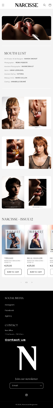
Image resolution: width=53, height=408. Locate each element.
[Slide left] (21, 282)
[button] (3, 5)
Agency (8, 316)
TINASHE (8, 258)
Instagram (9, 305)
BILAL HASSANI (35, 258)
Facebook (9, 310)
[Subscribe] (40, 386)
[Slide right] (32, 282)
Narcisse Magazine (29, 405)
